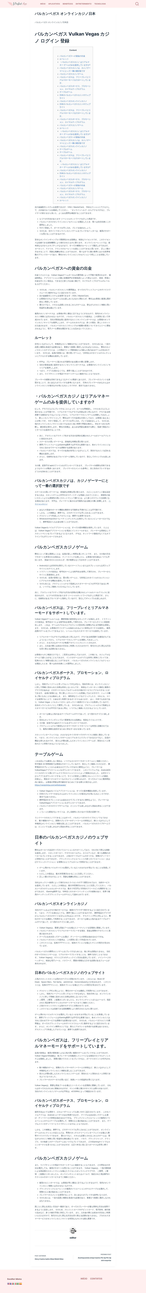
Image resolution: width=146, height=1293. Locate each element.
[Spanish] (20, 1283)
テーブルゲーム (66, 92)
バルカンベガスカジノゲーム (71, 74)
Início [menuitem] (43, 4)
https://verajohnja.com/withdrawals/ (50, 785)
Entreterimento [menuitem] (83, 4)
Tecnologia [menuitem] (100, 4)
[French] (11, 1283)
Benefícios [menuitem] (68, 4)
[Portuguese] (17, 1283)
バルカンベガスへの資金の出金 (72, 56)
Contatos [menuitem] (96, 1279)
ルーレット (64, 59)
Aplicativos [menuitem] (54, 4)
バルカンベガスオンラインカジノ (73, 101)
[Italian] (14, 1283)
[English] (8, 1283)
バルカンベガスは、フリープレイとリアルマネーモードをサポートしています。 (75, 80)
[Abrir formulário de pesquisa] (137, 3)
